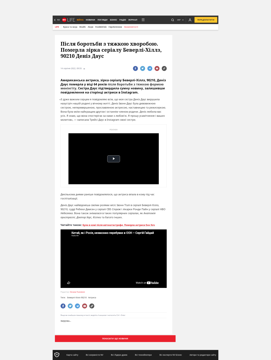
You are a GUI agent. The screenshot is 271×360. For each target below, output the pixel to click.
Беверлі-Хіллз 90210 (77, 297)
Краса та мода (70, 26)
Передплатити (205, 19)
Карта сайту (72, 355)
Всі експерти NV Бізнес (170, 355)
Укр (179, 20)
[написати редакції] (157, 68)
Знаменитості (131, 26)
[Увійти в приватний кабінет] (190, 20)
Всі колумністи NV (94, 355)
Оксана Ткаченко (77, 292)
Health (82, 26)
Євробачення (115, 26)
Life (57, 26)
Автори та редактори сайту (203, 355)
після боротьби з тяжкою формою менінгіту (112, 86)
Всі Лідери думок (119, 355)
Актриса (92, 297)
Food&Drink (101, 26)
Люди (90, 26)
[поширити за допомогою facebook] (135, 68)
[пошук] (172, 19)
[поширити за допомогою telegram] (149, 68)
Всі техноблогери (143, 355)
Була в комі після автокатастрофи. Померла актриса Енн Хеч (119, 225)
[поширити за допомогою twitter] (142, 68)
